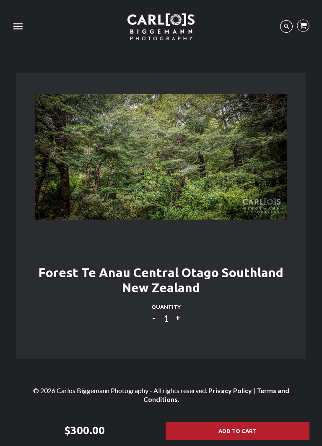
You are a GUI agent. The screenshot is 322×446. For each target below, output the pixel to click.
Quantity (166, 307)
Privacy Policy (230, 390)
